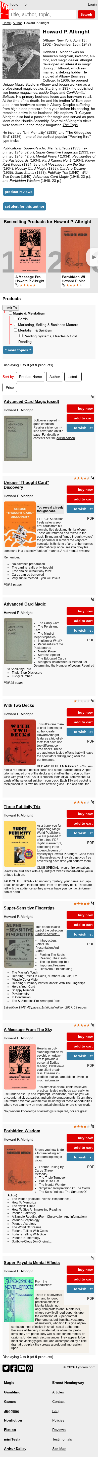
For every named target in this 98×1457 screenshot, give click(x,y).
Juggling (11, 1411)
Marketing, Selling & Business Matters (48, 325)
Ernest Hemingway (68, 1383)
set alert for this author (24, 206)
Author (55, 377)
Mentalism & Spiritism (35, 330)
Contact (58, 1402)
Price (10, 387)
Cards (23, 319)
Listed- (73, 377)
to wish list (83, 428)
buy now (85, 408)
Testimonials (62, 1439)
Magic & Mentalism (29, 313)
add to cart (83, 418)
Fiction (10, 1430)
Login (92, 4)
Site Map (59, 1449)
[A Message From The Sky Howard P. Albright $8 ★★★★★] (30, 250)
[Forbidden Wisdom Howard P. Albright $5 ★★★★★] (75, 250)
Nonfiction (13, 1420)
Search (85, 14)
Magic (9, 1383)
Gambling (12, 1392)
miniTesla (12, 1439)
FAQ (55, 1411)
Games (10, 1402)
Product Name (30, 377)
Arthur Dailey (15, 1449)
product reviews (18, 192)
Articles (58, 1392)
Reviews (59, 1430)
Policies (58, 1420)
